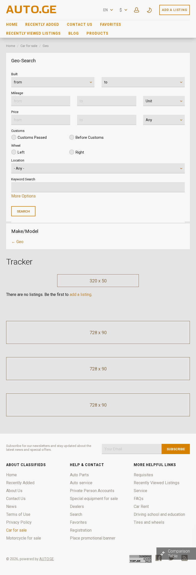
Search (76, 514)
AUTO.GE (46, 559)
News (11, 506)
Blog (73, 33)
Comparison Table (179, 553)
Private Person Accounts (92, 490)
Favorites (110, 24)
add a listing (80, 294)
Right (80, 152)
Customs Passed (32, 137)
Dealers (77, 506)
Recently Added (42, 24)
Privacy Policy (19, 522)
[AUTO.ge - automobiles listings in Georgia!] (31, 11)
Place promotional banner (92, 538)
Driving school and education (159, 514)
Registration (81, 530)
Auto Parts (79, 474)
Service (140, 490)
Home (12, 24)
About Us (14, 490)
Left (21, 152)
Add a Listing (174, 10)
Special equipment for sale (94, 498)
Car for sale (28, 46)
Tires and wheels (149, 522)
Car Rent (141, 506)
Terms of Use (18, 514)
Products (97, 33)
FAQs (138, 498)
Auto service (81, 482)
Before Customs (90, 137)
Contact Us (79, 24)
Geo (46, 46)
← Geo (17, 241)
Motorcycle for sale (23, 538)
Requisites (143, 474)
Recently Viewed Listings (33, 33)
